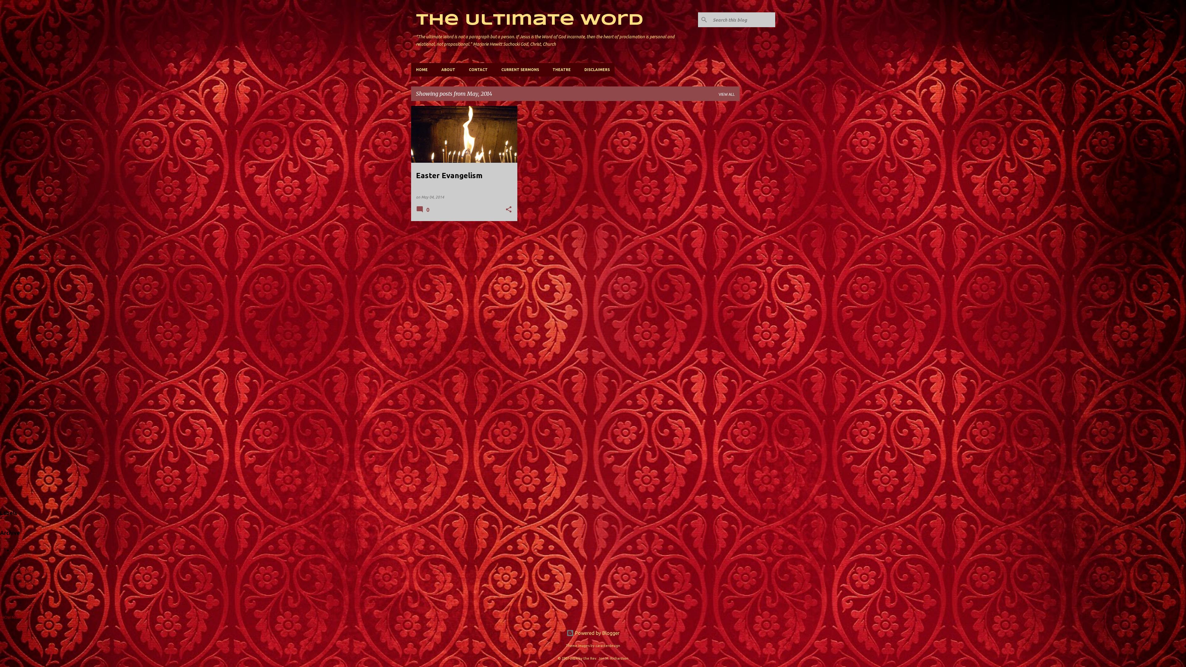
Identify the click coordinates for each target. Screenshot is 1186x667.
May (29, 571)
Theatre (562, 70)
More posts (575, 239)
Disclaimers (597, 70)
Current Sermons (520, 70)
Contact (478, 70)
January (34, 603)
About (448, 70)
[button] (508, 210)
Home (422, 70)
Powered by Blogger (597, 633)
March (32, 592)
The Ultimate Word (529, 20)
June (30, 561)
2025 (17, 550)
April (30, 582)
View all (727, 94)
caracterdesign (607, 646)
